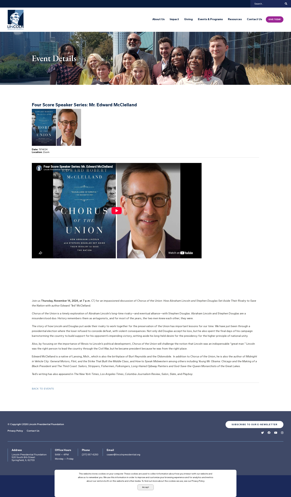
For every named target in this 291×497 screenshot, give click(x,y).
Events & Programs (210, 19)
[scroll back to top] (279, 485)
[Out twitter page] (262, 432)
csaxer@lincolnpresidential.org (123, 454)
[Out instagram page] (282, 432)
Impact (174, 19)
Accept (145, 487)
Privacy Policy (15, 430)
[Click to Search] (286, 3)
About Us (158, 19)
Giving (188, 19)
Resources (235, 19)
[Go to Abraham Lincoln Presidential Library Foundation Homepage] (16, 20)
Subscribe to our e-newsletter (254, 424)
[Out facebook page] (269, 432)
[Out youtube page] (275, 432)
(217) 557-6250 (90, 454)
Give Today (274, 19)
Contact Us (254, 19)
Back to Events (43, 388)
